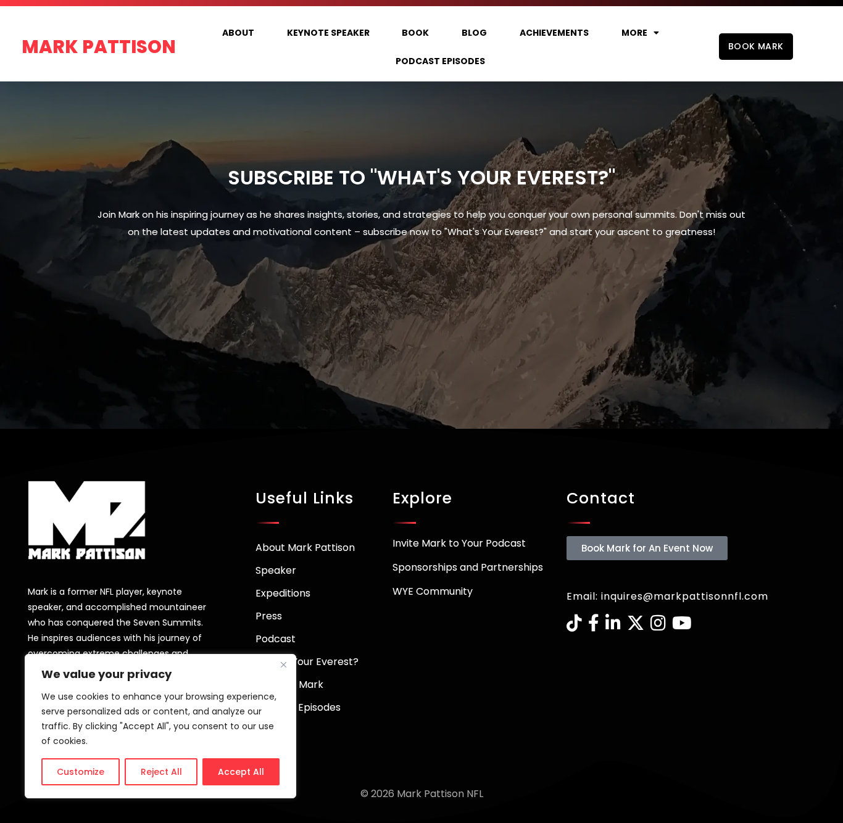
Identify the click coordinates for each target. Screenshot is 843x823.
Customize (80, 772)
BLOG (474, 33)
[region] (160, 726)
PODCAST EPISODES (440, 61)
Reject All (161, 772)
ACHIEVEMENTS (554, 33)
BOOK (415, 33)
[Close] (283, 664)
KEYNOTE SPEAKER (328, 33)
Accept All (241, 772)
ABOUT (238, 33)
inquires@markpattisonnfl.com (684, 596)
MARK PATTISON (99, 47)
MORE (634, 33)
